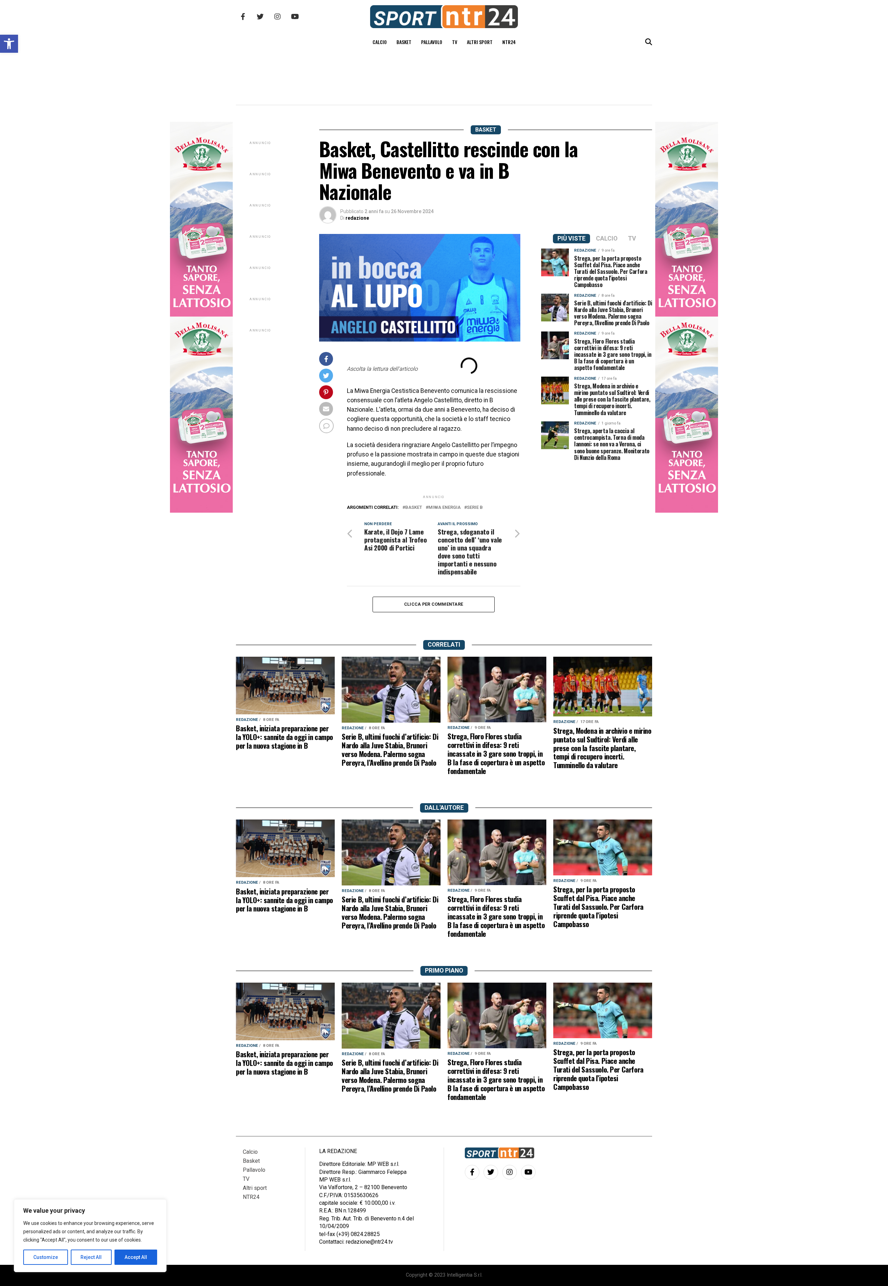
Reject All (91, 1257)
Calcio (380, 41)
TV (454, 41)
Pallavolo (431, 41)
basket (413, 507)
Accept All (136, 1257)
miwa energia (444, 507)
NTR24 (509, 41)
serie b (475, 507)
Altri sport (480, 41)
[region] (90, 1235)
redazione (357, 218)
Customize (45, 1257)
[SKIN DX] (201, 510)
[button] (9, 44)
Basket (403, 41)
